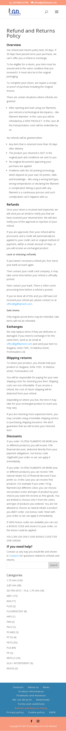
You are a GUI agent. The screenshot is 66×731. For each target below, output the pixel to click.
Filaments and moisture (31, 695)
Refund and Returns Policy (31, 708)
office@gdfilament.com (19, 304)
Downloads (43, 699)
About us (33, 687)
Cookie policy (36, 712)
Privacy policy (15, 712)
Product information (31, 691)
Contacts (14, 555)
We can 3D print (22, 699)
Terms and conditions (31, 703)
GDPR (52, 712)
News (46, 687)
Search (54, 565)
